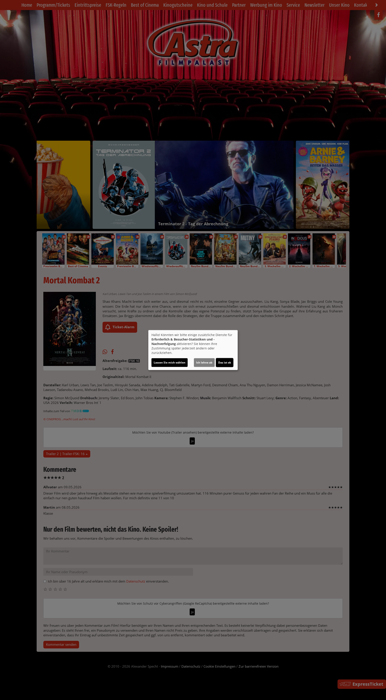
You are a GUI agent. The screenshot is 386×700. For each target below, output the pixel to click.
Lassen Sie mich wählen (169, 362)
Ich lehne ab (204, 362)
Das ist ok (224, 362)
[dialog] (193, 350)
